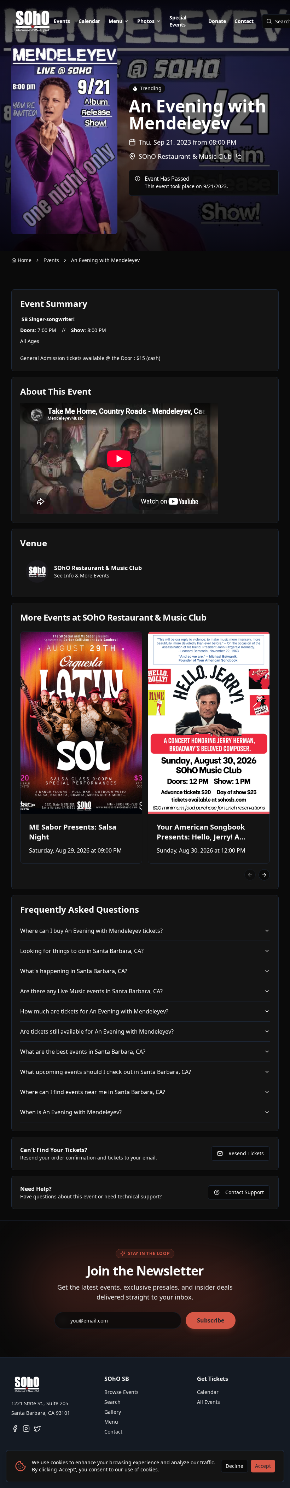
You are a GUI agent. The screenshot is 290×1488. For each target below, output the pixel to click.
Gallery (112, 1411)
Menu (115, 21)
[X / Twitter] (37, 1428)
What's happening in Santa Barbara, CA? (73, 971)
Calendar (89, 21)
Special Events (177, 21)
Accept (263, 1466)
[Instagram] (26, 1428)
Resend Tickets (246, 1153)
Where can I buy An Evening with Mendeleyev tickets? (91, 931)
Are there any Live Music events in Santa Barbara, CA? (91, 991)
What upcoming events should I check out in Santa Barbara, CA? (105, 1072)
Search (112, 1402)
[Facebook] (14, 1428)
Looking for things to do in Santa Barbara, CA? (82, 951)
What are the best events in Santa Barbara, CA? (82, 1052)
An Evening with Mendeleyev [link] (105, 260)
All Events (208, 1402)
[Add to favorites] (30, 642)
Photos (146, 21)
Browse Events (121, 1392)
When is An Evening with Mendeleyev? (71, 1112)
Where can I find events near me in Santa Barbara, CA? (92, 1092)
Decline (234, 1466)
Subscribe (210, 1320)
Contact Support (244, 1192)
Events (62, 21)
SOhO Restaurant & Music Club (185, 156)
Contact (244, 21)
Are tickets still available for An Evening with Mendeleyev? (97, 1031)
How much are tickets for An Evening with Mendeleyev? (94, 1011)
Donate (217, 21)
